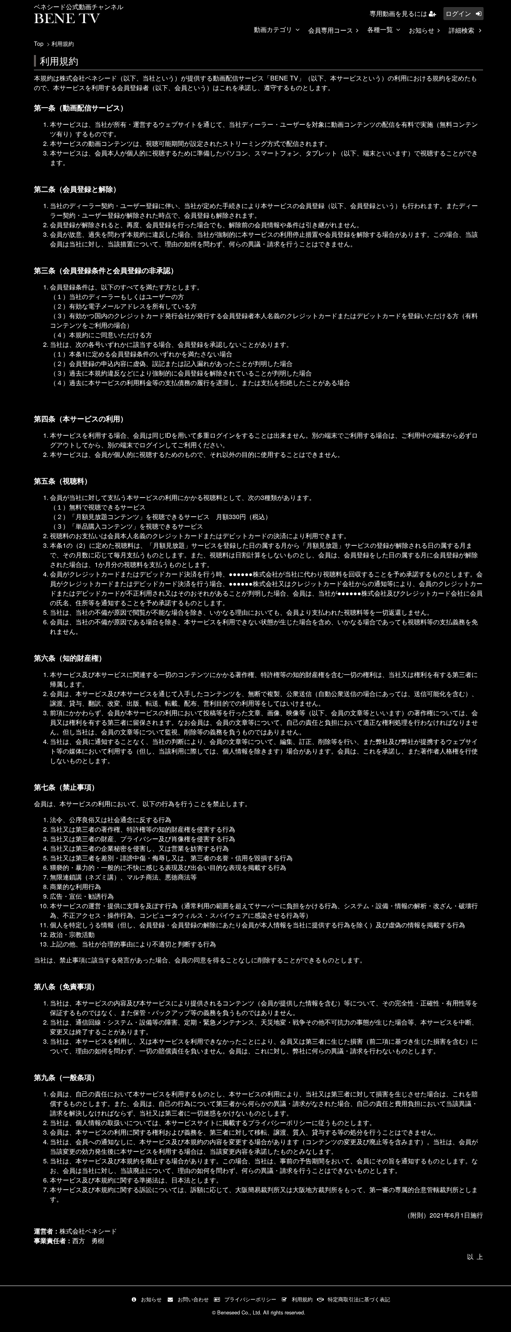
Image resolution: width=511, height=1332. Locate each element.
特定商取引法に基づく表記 (359, 1299)
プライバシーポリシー (250, 1299)
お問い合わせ (193, 1299)
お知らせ (421, 30)
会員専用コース (330, 30)
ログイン (459, 13)
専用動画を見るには (399, 13)
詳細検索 (462, 30)
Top (39, 43)
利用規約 (302, 1299)
